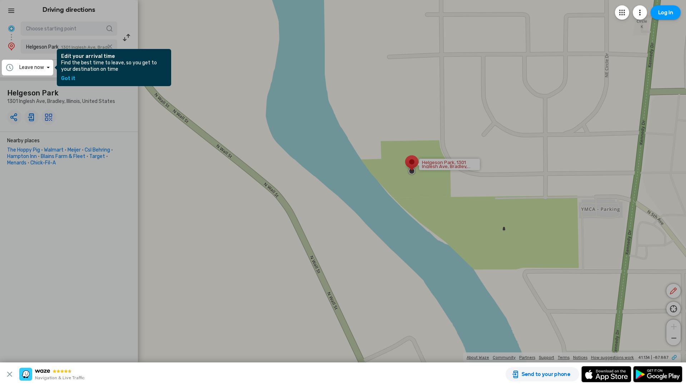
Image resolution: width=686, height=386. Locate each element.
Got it (68, 78)
